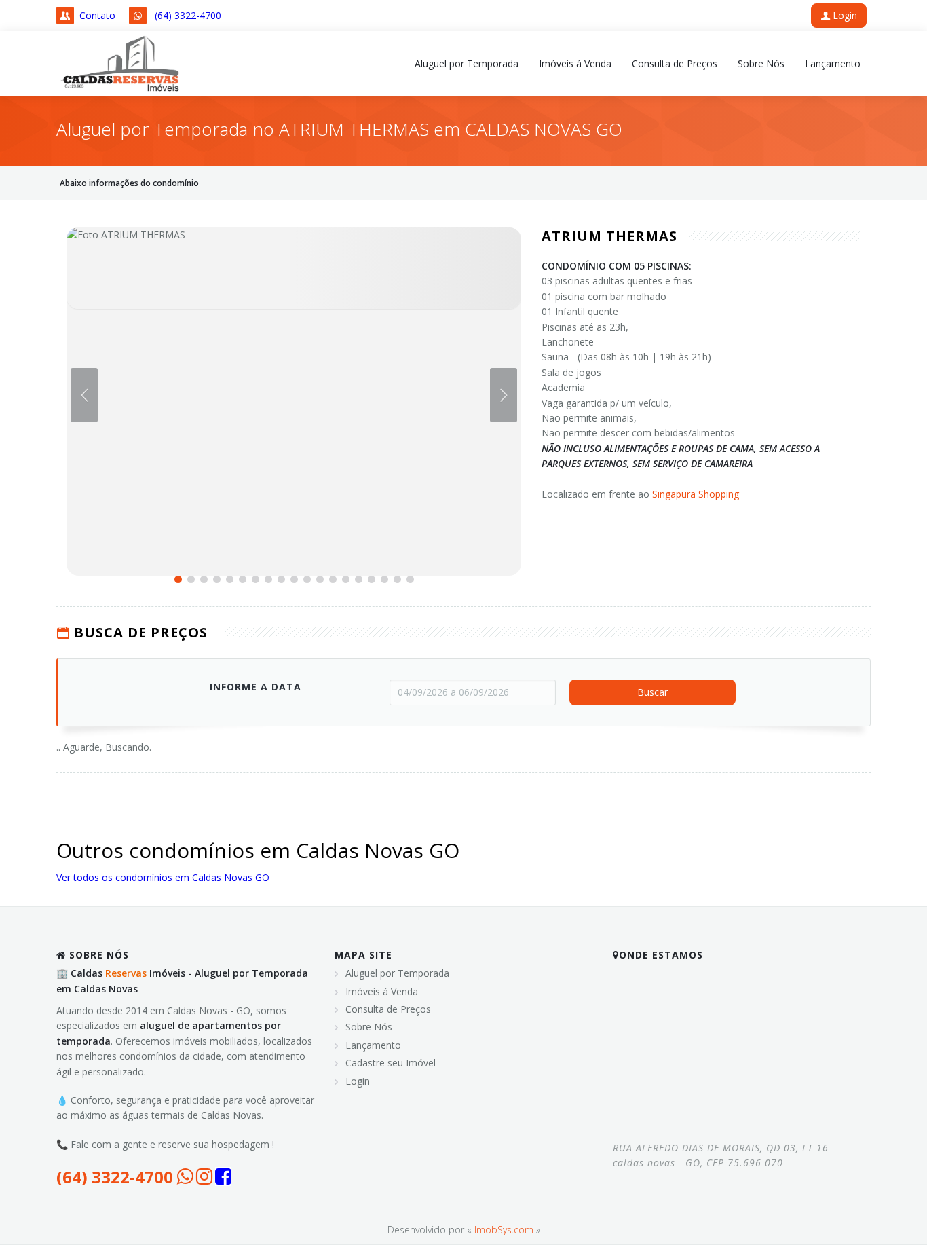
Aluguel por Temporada (397, 973)
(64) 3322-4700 (188, 15)
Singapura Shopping (695, 493)
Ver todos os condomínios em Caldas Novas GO (162, 877)
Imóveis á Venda (381, 991)
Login (843, 15)
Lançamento (373, 1045)
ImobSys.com (503, 1229)
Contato (97, 15)
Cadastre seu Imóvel (390, 1062)
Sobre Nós (368, 1026)
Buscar (652, 692)
